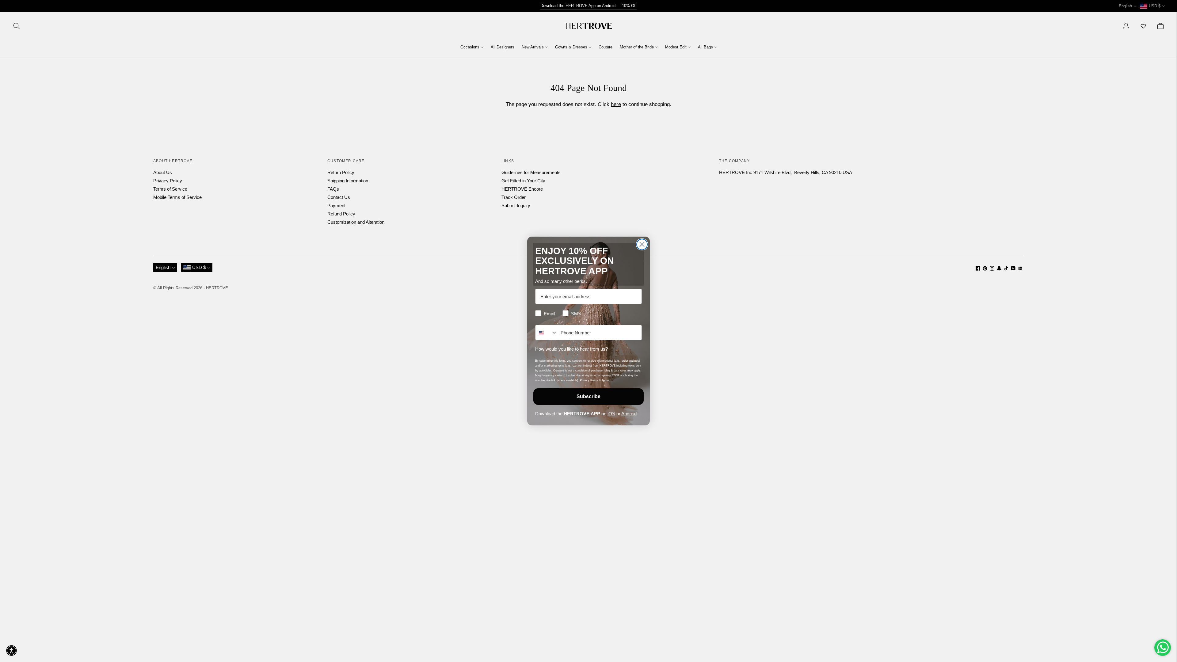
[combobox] (546, 332)
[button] (11, 650)
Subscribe (588, 396)
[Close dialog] (642, 244)
